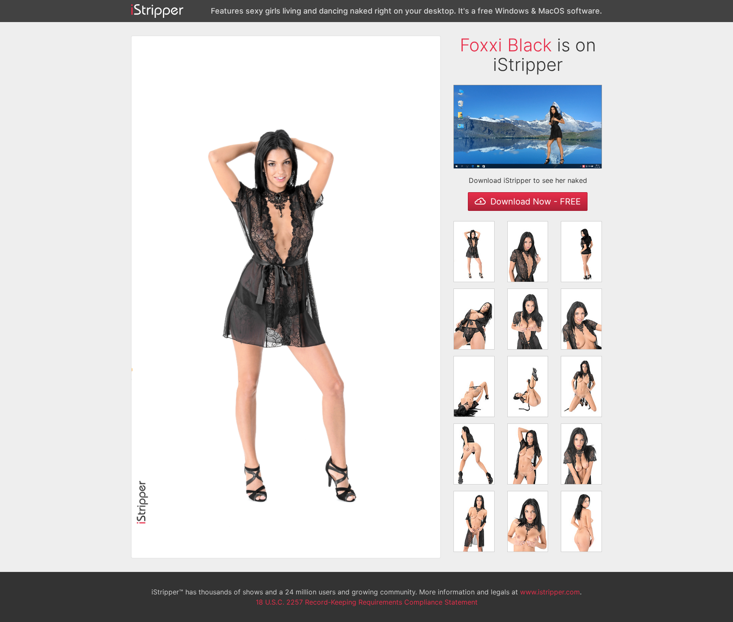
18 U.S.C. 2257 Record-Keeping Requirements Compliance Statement (367, 602)
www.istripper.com (550, 592)
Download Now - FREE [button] (534, 201)
